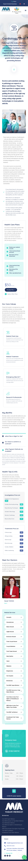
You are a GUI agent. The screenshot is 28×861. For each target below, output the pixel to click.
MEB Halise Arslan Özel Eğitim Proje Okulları (12, 706)
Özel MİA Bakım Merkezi (8, 823)
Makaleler (8, 666)
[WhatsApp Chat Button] (24, 857)
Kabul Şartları (9, 656)
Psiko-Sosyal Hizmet (11, 641)
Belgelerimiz (9, 671)
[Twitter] (9, 855)
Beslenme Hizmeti (11, 636)
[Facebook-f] (5, 855)
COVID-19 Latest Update (14, 796)
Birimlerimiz (9, 680)
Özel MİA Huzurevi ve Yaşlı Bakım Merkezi (13, 691)
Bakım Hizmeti (10, 626)
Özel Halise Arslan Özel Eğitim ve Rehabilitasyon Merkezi (12, 698)
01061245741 (14, 751)
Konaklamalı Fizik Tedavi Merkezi (12, 718)
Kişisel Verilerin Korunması (10, 4)
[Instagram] (7, 855)
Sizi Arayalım (9, 675)
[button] (25, 10)
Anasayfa (8, 617)
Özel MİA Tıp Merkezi (12, 712)
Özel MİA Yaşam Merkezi (12, 685)
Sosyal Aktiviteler (10, 646)
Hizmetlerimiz (10, 622)
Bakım (5, 603)
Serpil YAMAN (9, 601)
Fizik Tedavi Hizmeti (11, 651)
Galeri (7, 661)
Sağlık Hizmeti (10, 631)
